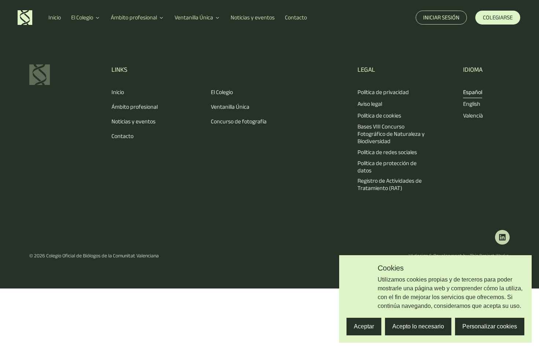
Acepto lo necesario (418, 326)
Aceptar (364, 326)
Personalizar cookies (489, 326)
